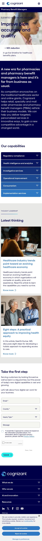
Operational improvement (15, 178)
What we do (7, 482)
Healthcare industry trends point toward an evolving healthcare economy (19, 263)
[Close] (39, 516)
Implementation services (14, 193)
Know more (8, 290)
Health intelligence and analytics (18, 163)
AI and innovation (10, 495)
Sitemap (5, 513)
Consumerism (9, 186)
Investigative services (13, 171)
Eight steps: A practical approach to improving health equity (21, 333)
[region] (21, 527)
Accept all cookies (21, 528)
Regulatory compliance (13, 156)
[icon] (3, 3)
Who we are (7, 489)
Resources (6, 502)
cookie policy (28, 521)
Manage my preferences (21, 539)
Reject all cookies (21, 534)
